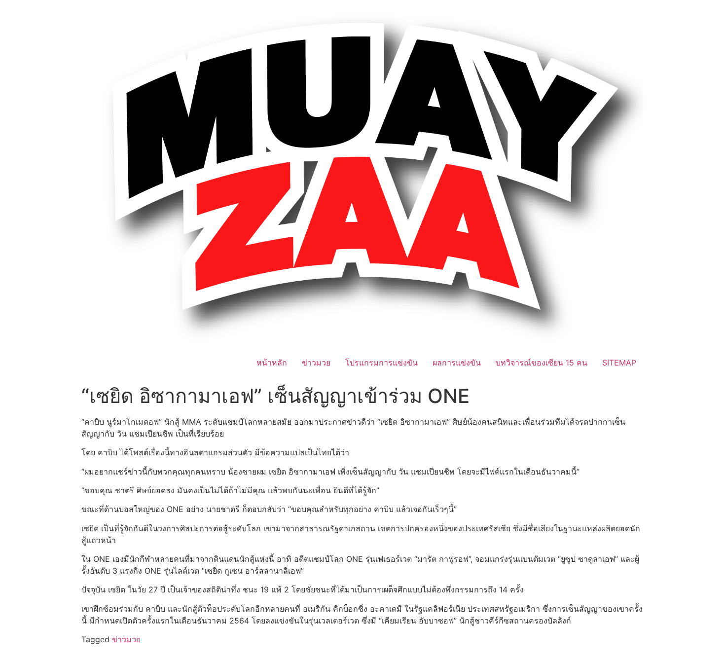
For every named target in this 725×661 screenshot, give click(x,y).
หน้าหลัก (271, 362)
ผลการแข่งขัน (457, 362)
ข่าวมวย (316, 362)
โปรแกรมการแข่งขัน (381, 362)
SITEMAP (619, 362)
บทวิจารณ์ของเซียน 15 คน (541, 362)
